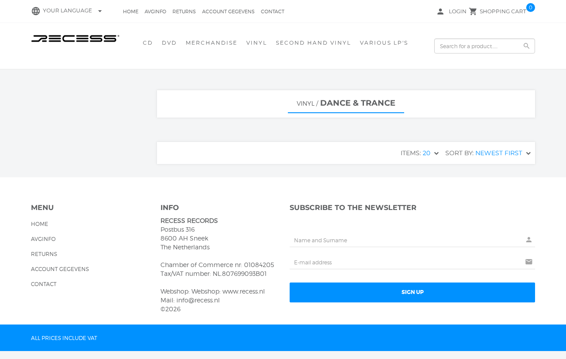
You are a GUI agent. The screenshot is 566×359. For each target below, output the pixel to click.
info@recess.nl (198, 300)
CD (148, 42)
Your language (73, 10)
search (527, 46)
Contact (272, 11)
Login (458, 11)
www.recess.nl (243, 291)
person (440, 11)
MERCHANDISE (211, 42)
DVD (169, 42)
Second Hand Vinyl (313, 42)
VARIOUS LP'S (384, 42)
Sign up (413, 292)
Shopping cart (503, 11)
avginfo (155, 11)
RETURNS (184, 11)
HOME (130, 11)
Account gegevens (228, 11)
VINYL (256, 42)
